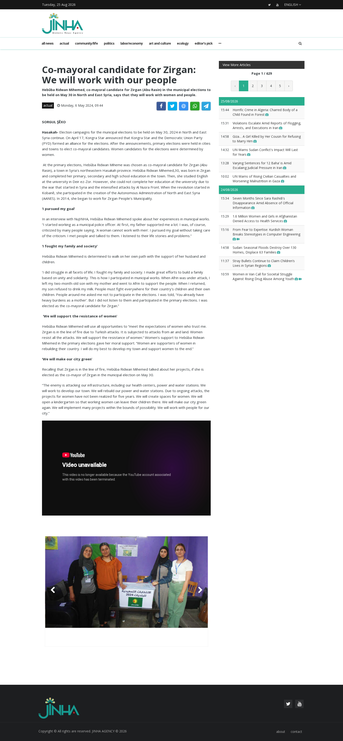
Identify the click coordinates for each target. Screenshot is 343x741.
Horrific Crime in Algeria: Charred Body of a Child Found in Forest (265, 112)
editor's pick (204, 43)
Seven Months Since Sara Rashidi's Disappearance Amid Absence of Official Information (263, 203)
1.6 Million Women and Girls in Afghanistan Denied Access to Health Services (265, 218)
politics (109, 43)
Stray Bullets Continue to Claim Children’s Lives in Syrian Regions (264, 263)
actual (64, 43)
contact (296, 731)
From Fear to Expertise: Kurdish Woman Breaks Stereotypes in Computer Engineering (266, 231)
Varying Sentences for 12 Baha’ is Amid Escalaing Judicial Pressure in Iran (262, 165)
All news (47, 43)
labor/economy (131, 43)
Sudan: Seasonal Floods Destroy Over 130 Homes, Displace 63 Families (264, 249)
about (280, 731)
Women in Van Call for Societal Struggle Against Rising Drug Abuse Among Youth (263, 276)
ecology (183, 43)
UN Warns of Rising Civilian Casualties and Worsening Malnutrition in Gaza (264, 178)
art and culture (160, 43)
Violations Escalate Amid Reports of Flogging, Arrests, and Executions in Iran (267, 125)
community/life (86, 43)
